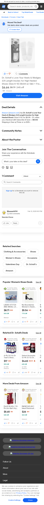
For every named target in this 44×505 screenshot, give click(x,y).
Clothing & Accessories (14, 251)
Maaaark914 (12, 211)
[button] (9, 73)
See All (38, 282)
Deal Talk (20, 17)
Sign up (9, 191)
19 (25, 322)
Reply (15, 223)
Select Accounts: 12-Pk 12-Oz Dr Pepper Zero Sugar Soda (29, 357)
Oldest (25, 176)
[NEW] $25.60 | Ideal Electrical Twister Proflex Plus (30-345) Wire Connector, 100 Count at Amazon (28, 407)
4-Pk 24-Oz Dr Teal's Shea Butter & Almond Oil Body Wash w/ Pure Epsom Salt (11, 357)
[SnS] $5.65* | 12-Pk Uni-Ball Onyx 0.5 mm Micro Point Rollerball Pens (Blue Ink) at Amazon (11, 407)
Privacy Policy (21, 493)
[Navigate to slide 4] (24, 66)
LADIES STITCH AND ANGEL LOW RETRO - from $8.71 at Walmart (11, 306)
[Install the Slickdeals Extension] (22, 440)
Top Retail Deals (27, 12)
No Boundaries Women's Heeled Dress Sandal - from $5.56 (29, 306)
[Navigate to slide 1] (18, 66)
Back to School (13, 12)
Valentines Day (12, 264)
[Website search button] (35, 6)
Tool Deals (40, 12)
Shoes (33, 251)
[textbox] (19, 161)
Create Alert (15, 29)
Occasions (32, 258)
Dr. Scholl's (31, 264)
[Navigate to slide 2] (20, 66)
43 (7, 372)
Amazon (5, 113)
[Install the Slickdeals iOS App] (22, 453)
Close (30, 500)
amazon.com (14, 113)
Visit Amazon (22, 95)
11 (6, 322)
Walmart (6, 317)
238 (25, 372)
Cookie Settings (14, 500)
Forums (13, 17)
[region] (22, 494)
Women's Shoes (13, 258)
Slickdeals (5, 17)
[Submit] (5, 182)
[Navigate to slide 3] (22, 66)
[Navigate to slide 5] (26, 66)
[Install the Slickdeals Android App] (22, 447)
